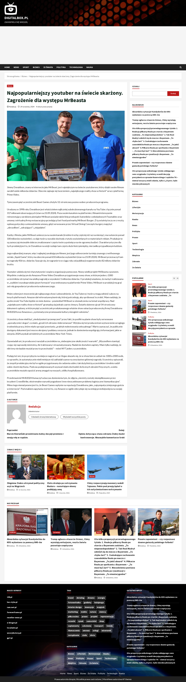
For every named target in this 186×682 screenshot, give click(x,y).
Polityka (61, 67)
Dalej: (101, 434)
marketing (73, 612)
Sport (26, 67)
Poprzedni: (35, 434)
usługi (95, 630)
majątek (101, 607)
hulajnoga (99, 602)
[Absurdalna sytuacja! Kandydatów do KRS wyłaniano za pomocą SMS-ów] (27, 522)
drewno (91, 598)
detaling (80, 598)
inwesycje (89, 607)
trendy (110, 626)
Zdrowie (136, 261)
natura (93, 612)
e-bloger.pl (12, 622)
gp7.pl (10, 638)
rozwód (71, 621)
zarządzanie (73, 635)
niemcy (102, 612)
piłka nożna (73, 616)
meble (84, 612)
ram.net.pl (12, 607)
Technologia (76, 67)
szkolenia (86, 626)
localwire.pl (12, 627)
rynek (80, 621)
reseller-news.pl (14, 617)
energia (101, 598)
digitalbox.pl (16, 18)
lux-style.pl (12, 602)
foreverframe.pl (14, 612)
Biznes (36, 67)
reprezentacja (107, 616)
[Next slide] (177, 278)
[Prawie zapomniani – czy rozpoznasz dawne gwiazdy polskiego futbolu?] (158, 522)
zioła (84, 635)
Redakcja (12, 107)
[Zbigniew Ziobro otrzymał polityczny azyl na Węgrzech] (26, 467)
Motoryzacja (138, 213)
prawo (85, 616)
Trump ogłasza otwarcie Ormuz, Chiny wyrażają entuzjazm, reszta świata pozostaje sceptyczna (70, 542)
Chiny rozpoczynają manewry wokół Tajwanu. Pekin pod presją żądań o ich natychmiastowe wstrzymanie (105, 486)
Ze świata (48, 67)
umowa (86, 630)
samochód (91, 621)
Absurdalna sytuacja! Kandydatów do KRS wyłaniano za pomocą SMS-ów (139, 333)
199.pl (9, 597)
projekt (94, 616)
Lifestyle (136, 207)
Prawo (135, 237)
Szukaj (135, 86)
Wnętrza (136, 255)
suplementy (73, 626)
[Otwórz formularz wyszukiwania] (181, 67)
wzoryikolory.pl (14, 633)
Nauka (89, 67)
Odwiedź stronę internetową (43, 417)
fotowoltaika (74, 602)
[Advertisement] (93, 45)
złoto (92, 635)
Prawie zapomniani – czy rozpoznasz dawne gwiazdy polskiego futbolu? (139, 300)
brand (70, 598)
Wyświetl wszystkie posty (74, 417)
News (16, 67)
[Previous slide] (174, 278)
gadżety (87, 602)
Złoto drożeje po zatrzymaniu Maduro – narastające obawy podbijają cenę (62, 486)
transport (98, 626)
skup (101, 621)
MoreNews (108, 679)
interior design (75, 607)
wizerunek (106, 630)
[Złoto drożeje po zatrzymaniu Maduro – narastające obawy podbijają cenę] (66, 467)
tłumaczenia (74, 630)
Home (7, 67)
